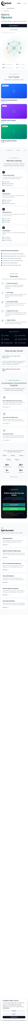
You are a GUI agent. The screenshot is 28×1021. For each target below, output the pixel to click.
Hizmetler (3, 8)
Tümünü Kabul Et (14, 1017)
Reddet (14, 1014)
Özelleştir (14, 1010)
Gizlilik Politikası (6, 1008)
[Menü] (25, 3)
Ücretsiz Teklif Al (14, 504)
